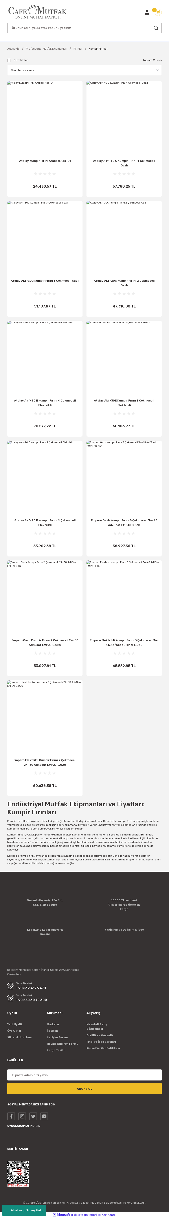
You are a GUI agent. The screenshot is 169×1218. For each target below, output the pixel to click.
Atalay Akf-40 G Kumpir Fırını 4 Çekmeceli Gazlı (124, 163)
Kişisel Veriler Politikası (103, 1048)
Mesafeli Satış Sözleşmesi (96, 1026)
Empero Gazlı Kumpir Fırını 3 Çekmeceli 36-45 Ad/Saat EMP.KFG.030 (124, 523)
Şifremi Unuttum (19, 1037)
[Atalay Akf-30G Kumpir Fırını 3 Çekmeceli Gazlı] (45, 238)
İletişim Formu (57, 1037)
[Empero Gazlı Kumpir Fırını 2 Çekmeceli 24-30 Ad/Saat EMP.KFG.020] (45, 598)
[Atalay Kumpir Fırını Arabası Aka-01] (45, 118)
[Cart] (158, 12)
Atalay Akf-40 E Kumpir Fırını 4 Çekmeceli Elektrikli (45, 403)
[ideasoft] (61, 1215)
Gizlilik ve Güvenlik (99, 1035)
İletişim (52, 1030)
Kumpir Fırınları (98, 48)
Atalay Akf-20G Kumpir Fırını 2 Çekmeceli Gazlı (124, 283)
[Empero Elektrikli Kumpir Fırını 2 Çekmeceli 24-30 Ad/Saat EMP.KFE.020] (45, 718)
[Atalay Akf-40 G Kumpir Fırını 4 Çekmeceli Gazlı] (124, 118)
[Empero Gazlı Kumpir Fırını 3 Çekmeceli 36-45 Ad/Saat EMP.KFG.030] (124, 478)
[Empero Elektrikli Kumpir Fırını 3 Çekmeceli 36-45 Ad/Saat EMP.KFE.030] (124, 598)
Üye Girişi (14, 1030)
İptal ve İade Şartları (101, 1041)
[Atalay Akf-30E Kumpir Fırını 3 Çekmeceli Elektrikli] (124, 358)
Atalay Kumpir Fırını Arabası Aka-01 (45, 160)
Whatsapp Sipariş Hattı (27, 1210)
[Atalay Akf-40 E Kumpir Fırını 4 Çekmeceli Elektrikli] (45, 358)
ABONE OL (84, 1088)
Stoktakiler (21, 60)
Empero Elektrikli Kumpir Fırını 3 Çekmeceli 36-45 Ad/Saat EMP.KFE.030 (124, 643)
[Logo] (37, 12)
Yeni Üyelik (14, 1024)
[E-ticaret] (84, 1215)
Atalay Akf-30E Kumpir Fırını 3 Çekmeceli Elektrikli (124, 403)
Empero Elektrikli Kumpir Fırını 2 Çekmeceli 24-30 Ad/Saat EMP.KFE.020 (44, 762)
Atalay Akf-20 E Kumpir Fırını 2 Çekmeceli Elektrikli (45, 523)
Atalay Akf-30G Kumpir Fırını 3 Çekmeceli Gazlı (45, 280)
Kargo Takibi (55, 1050)
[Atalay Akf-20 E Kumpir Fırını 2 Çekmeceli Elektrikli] (45, 478)
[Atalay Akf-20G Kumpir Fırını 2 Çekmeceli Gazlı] (124, 238)
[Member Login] (147, 12)
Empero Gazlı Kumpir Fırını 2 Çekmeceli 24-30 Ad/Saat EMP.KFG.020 (44, 643)
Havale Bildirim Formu (62, 1043)
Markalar (53, 1024)
